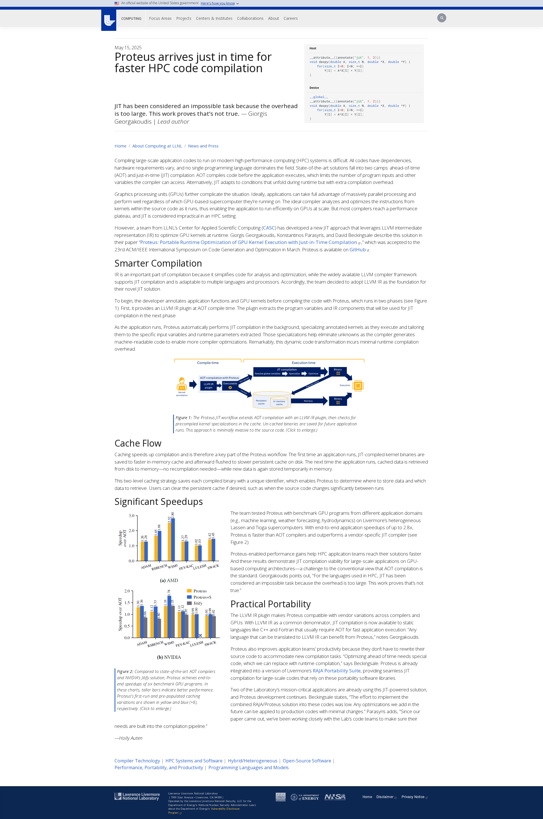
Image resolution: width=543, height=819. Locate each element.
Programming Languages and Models (248, 767)
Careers (291, 18)
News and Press (203, 146)
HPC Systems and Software (194, 761)
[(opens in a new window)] (108, 17)
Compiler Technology (137, 761)
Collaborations (250, 18)
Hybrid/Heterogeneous (252, 761)
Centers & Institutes (214, 18)
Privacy (413, 796)
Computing (131, 18)
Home (120, 146)
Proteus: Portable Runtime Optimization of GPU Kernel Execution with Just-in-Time (248, 242)
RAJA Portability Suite (337, 670)
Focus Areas (160, 18)
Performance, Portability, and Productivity (159, 767)
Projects (183, 18)
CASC (269, 227)
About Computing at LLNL (157, 146)
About (273, 18)
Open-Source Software (307, 761)
